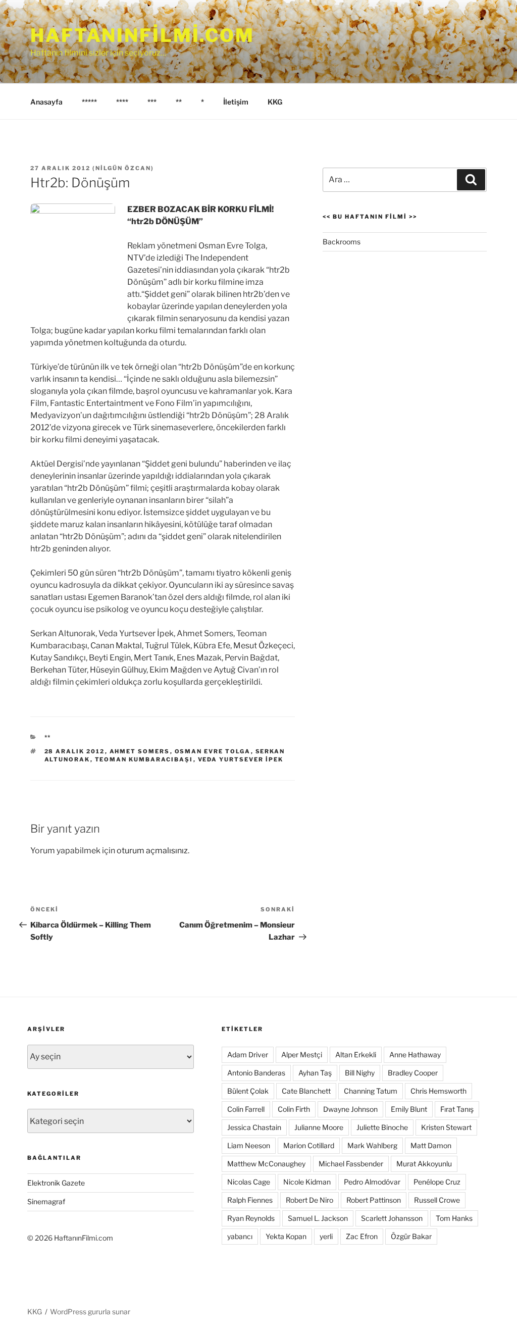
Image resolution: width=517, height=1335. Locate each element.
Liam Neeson (248, 1145)
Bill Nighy (360, 1072)
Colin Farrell (246, 1109)
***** (89, 101)
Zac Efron (362, 1236)
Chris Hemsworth (438, 1091)
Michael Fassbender (351, 1163)
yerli (326, 1236)
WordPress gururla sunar (90, 1311)
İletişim (235, 101)
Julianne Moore (318, 1127)
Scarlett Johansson (392, 1218)
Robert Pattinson (373, 1200)
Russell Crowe (437, 1200)
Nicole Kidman (307, 1181)
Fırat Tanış (457, 1109)
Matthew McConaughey (266, 1163)
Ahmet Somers (140, 751)
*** (152, 101)
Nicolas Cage (248, 1181)
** (179, 101)
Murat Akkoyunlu (424, 1163)
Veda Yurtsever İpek (241, 759)
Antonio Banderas (256, 1072)
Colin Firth (294, 1109)
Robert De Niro (309, 1200)
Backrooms (341, 241)
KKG (275, 101)
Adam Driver (247, 1054)
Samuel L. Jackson (318, 1218)
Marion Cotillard (308, 1145)
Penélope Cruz (436, 1181)
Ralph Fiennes (250, 1200)
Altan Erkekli (355, 1054)
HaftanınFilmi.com (142, 35)
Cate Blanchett (306, 1091)
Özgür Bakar (411, 1236)
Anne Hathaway (415, 1054)
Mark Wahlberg (372, 1145)
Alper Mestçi (301, 1054)
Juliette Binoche (382, 1127)
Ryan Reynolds (251, 1218)
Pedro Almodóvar (372, 1181)
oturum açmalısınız (152, 850)
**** (122, 101)
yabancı (239, 1236)
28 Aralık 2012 (74, 751)
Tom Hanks (454, 1218)
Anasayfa (46, 101)
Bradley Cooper (413, 1072)
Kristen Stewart (446, 1127)
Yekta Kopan (286, 1236)
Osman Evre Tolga (213, 751)
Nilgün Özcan (123, 168)
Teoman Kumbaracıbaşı (144, 759)
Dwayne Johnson (350, 1109)
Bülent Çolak (248, 1091)
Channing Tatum (370, 1091)
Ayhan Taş (315, 1072)
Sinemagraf (46, 1201)
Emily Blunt (409, 1109)
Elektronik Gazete (56, 1182)
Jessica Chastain (254, 1127)
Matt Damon (430, 1145)
